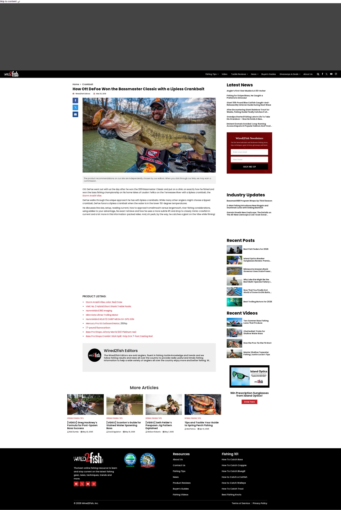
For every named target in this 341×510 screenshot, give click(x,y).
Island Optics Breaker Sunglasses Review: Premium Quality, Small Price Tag (257, 260)
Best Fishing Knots (231, 494)
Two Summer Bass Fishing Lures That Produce (256, 321)
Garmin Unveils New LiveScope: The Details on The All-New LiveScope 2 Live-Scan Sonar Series (249, 214)
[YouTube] (88, 484)
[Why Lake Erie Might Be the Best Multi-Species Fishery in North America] (234, 281)
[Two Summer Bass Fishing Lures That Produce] (234, 322)
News (253, 74)
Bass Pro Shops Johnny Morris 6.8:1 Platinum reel (111, 331)
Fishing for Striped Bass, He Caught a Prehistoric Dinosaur (245, 96)
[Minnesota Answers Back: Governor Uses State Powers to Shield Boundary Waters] (234, 270)
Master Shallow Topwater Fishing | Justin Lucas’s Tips (256, 353)
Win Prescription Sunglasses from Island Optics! (249, 394)
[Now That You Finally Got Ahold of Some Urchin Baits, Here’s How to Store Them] (234, 291)
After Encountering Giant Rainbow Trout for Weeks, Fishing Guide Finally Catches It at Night (248, 112)
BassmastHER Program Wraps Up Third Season (249, 200)
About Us (307, 74)
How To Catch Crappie (234, 465)
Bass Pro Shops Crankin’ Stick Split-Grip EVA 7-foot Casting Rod (119, 336)
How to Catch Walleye (234, 482)
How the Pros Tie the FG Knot (257, 343)
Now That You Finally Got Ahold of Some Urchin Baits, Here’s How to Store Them (256, 292)
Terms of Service (241, 503)
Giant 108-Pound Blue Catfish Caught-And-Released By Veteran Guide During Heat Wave (249, 103)
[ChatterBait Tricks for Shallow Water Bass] (234, 332)
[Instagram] (93, 484)
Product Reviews (182, 482)
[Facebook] (76, 484)
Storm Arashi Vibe (92, 195)
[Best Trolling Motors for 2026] (234, 302)
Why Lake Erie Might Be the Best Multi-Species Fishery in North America (257, 281)
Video (224, 74)
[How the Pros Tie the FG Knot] (234, 343)
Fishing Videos (180, 494)
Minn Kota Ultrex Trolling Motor (102, 314)
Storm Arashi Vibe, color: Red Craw (104, 302)
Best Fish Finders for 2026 (255, 249)
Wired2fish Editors (121, 350)
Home (76, 84)
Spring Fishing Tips (75, 418)
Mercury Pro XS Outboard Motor (103, 323)
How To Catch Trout (232, 488)
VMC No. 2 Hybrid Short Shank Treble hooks (108, 306)
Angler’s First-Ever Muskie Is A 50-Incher (246, 90)
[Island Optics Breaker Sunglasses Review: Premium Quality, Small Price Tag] (234, 260)
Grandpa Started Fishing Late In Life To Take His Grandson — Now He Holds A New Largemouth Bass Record (248, 119)
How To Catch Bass (232, 459)
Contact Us (179, 465)
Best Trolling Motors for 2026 (257, 301)
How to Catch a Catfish (234, 477)
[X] (82, 484)
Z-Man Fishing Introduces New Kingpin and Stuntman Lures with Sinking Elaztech (247, 206)
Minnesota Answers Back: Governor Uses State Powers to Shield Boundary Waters (257, 271)
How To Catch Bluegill (233, 471)
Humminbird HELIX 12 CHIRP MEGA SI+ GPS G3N (110, 319)
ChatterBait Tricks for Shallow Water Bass (254, 332)
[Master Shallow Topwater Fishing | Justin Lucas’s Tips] (234, 353)
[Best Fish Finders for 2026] (234, 249)
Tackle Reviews (238, 74)
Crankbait (87, 84)
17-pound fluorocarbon (98, 327)
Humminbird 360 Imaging (99, 310)
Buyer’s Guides (268, 74)
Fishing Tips (211, 74)
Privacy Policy (260, 503)
